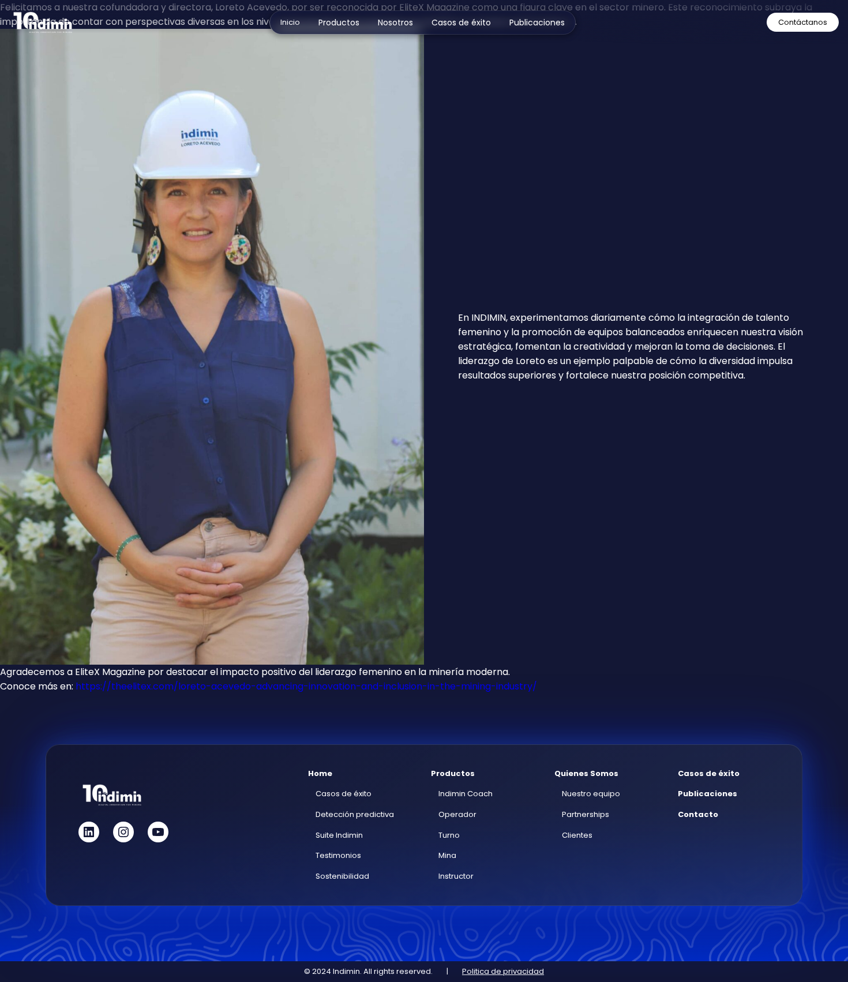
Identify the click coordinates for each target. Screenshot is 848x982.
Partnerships (585, 814)
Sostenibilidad (342, 876)
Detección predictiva (355, 814)
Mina (447, 855)
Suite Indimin (339, 835)
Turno (449, 835)
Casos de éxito (344, 793)
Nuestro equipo (591, 793)
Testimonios (338, 855)
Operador (457, 814)
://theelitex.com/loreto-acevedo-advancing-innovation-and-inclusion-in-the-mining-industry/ (318, 686)
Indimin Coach (465, 793)
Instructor (456, 876)
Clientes (577, 835)
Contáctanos (802, 22)
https (88, 686)
